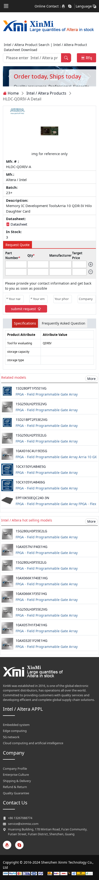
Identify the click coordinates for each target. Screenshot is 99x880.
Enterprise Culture (16, 774)
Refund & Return (15, 787)
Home (13, 93)
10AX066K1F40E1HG (32, 578)
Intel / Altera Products (46, 93)
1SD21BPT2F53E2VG (31, 419)
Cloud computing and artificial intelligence (33, 743)
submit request (23, 308)
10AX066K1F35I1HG (31, 593)
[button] (6, 6)
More (91, 378)
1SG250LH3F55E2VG (31, 609)
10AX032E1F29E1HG (31, 640)
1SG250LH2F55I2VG (31, 404)
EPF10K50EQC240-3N (32, 497)
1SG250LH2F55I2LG (31, 435)
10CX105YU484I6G (30, 482)
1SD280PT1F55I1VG (31, 388)
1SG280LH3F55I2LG (31, 562)
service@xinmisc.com (23, 823)
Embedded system (16, 725)
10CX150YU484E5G (31, 466)
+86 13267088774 (20, 818)
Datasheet (19, 224)
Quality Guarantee (16, 793)
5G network (11, 737)
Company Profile (15, 768)
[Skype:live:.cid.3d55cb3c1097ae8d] (70, 6)
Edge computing (15, 731)
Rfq (89, 57)
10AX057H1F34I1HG (31, 625)
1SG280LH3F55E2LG (31, 531)
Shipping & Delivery (17, 781)
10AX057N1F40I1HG (31, 546)
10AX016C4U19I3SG (31, 451)
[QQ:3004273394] (63, 6)
